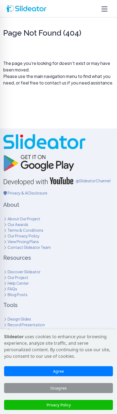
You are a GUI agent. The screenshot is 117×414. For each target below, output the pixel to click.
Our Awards (18, 224)
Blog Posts (17, 294)
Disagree (58, 388)
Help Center (18, 283)
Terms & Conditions (25, 230)
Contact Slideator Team (29, 247)
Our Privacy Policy (24, 235)
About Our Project (24, 218)
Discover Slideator (24, 271)
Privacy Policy (59, 404)
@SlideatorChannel (93, 180)
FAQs (12, 288)
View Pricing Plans (23, 241)
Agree (58, 371)
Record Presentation (26, 324)
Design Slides (19, 318)
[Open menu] (104, 9)
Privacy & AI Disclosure (27, 192)
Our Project (18, 277)
